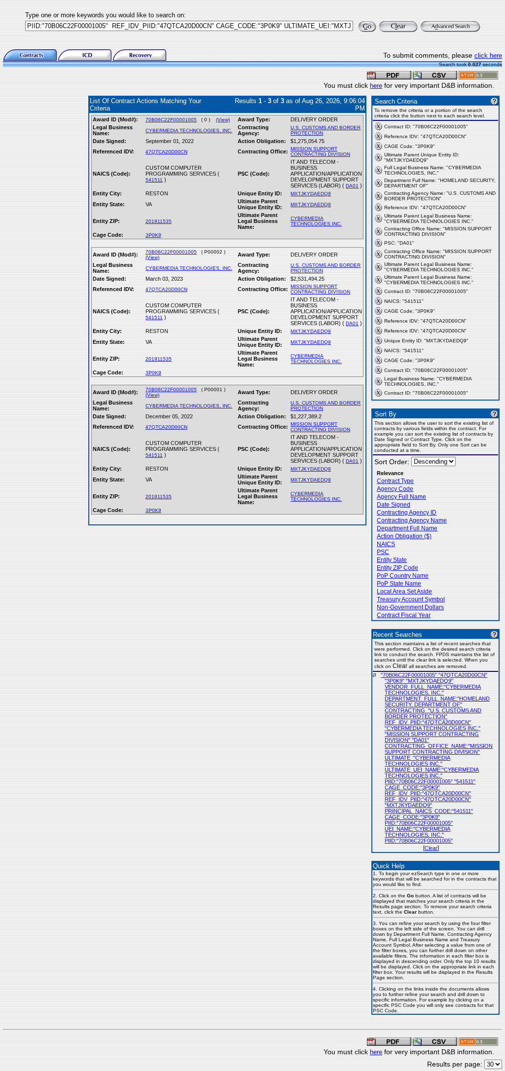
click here (488, 55)
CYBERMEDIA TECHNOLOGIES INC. (316, 221)
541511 (154, 180)
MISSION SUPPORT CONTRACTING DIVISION (320, 151)
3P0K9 (153, 235)
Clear (431, 848)
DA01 (352, 185)
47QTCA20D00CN (166, 151)
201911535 (158, 221)
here (376, 85)
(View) (223, 119)
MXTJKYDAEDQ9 (310, 193)
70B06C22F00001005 (171, 119)
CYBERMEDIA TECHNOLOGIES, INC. (188, 130)
